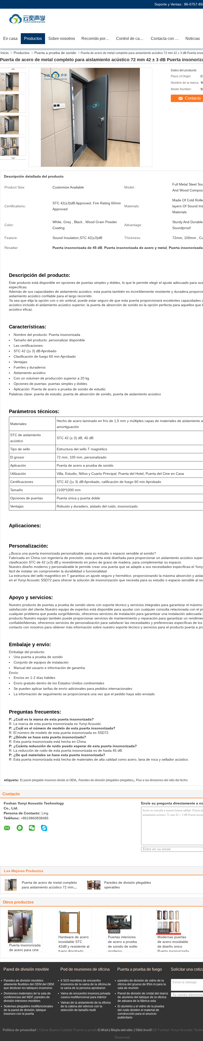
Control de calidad (132, 38)
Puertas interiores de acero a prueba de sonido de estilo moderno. (122, 944)
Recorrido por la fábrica (97, 38)
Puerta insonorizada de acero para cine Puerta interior (25, 950)
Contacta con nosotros (166, 38)
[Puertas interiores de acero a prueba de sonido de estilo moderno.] (124, 922)
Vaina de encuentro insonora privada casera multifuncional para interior (85, 995)
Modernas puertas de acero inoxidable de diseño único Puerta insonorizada (173, 944)
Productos (33, 38)
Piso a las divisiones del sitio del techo (162, 780)
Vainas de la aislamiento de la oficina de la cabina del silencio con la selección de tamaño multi (86, 1006)
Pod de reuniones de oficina (85, 969)
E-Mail (103, 1030)
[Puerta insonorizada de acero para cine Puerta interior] (25, 926)
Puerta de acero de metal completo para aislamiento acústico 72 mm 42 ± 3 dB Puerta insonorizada (49, 887)
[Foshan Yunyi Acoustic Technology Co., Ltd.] (28, 18)
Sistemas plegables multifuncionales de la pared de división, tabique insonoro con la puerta (28, 1010)
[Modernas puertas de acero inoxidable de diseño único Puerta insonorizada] (173, 922)
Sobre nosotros (61, 38)
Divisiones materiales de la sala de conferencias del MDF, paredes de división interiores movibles (27, 997)
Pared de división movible (26, 969)
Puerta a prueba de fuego (139, 969)
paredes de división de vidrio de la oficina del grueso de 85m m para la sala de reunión (142, 984)
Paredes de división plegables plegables (105, 780)
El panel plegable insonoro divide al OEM (48, 780)
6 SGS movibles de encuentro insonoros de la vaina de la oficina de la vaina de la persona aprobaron (86, 984)
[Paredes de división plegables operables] (94, 885)
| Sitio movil (143, 1030)
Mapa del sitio (122, 1030)
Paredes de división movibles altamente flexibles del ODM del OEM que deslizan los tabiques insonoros (29, 984)
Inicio (4, 53)
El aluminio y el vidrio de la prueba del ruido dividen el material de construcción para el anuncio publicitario (141, 1012)
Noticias (192, 38)
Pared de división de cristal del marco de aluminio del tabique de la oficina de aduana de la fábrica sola (143, 997)
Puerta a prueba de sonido (55, 53)
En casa (10, 38)
